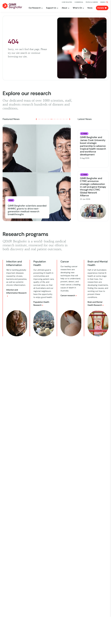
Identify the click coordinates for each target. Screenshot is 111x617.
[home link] (12, 6)
